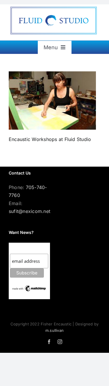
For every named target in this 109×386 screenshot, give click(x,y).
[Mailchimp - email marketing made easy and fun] (29, 287)
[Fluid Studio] (54, 7)
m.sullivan (54, 330)
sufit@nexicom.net (29, 211)
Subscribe (21, 248)
